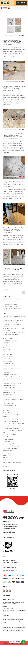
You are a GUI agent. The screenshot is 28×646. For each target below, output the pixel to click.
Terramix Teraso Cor (8, 441)
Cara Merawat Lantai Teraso (10, 340)
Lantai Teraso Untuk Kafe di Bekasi (11, 387)
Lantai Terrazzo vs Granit (9, 392)
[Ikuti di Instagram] (8, 2)
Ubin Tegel (5, 457)
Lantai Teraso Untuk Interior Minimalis (12, 383)
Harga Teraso (6, 347)
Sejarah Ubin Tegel (7, 412)
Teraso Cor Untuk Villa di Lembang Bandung (13, 423)
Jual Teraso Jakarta (7, 354)
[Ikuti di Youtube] (5, 2)
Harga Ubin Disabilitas (9, 567)
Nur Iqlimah (8, 136)
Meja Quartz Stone (7, 394)
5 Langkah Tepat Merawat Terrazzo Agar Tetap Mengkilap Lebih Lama (13, 182)
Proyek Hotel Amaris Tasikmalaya (11, 408)
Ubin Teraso (9, 44)
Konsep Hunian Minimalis (9, 365)
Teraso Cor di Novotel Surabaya (10, 419)
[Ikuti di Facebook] (2, 2)
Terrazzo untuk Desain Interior (10, 448)
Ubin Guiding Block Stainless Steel (11, 453)
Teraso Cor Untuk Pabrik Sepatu (10, 421)
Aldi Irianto (7, 42)
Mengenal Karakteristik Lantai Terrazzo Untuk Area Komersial (12, 40)
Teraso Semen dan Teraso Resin (11, 428)
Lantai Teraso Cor (7, 372)
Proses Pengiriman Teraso (9, 405)
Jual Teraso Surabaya (8, 361)
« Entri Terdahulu (7, 290)
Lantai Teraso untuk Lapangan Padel (12, 390)
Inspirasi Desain (6, 349)
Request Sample (21, 3)
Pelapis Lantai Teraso (8, 403)
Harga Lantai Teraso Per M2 (11, 562)
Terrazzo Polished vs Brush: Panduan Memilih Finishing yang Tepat (13, 228)
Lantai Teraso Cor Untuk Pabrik (10, 374)
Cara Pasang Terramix (9, 560)
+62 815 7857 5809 (9, 524)
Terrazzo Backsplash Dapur (9, 443)
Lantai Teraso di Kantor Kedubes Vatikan (13, 376)
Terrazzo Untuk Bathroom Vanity (11, 446)
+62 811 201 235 (8, 528)
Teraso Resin (6, 426)
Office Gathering (7, 397)
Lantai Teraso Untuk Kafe (9, 385)
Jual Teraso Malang (7, 356)
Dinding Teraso (6, 345)
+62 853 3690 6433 (9, 526)
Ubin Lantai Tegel (7, 455)
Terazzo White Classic (8, 439)
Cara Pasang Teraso (8, 342)
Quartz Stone (6, 410)
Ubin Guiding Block (7, 450)
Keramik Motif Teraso (8, 363)
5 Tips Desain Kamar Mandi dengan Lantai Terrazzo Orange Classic (13, 268)
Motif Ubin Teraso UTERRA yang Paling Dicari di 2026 (14, 86)
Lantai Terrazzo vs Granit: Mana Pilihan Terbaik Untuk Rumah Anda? (14, 134)
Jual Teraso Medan (7, 358)
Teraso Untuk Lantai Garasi (9, 434)
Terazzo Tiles (6, 437)
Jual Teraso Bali (6, 352)
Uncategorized (6, 466)
